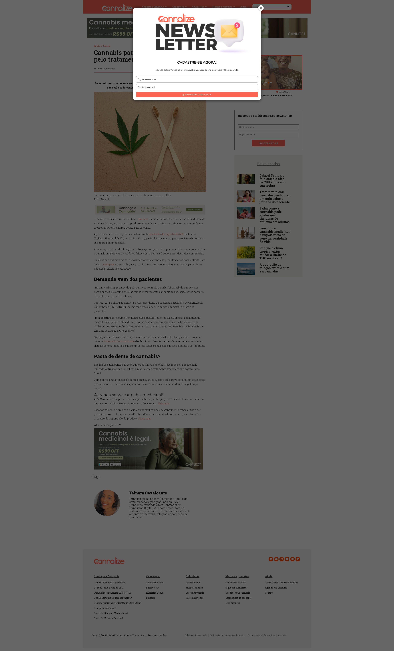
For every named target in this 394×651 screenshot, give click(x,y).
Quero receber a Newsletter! (197, 94)
